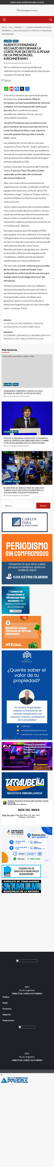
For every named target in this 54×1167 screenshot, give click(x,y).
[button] (4, 19)
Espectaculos (8, 1020)
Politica (15, 41)
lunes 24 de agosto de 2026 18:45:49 (17, 495)
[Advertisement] (27, 921)
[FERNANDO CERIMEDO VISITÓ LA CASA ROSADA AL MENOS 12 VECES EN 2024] (27, 371)
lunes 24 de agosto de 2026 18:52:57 (17, 446)
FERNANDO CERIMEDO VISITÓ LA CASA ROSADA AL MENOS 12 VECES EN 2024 (23, 392)
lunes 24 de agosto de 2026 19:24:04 (17, 396)
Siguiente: (27, 335)
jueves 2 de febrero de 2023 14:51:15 (18, 63)
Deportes (7, 1014)
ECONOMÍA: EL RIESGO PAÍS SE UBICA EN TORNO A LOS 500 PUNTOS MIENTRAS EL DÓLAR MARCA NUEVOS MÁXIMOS (24, 490)
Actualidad (8, 41)
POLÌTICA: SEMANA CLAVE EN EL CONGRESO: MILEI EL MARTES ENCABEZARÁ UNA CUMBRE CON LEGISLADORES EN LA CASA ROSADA (26, 440)
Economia (16, 481)
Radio (5, 1003)
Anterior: (23, 323)
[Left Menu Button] (1, 1074)
